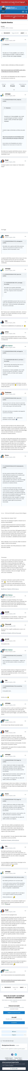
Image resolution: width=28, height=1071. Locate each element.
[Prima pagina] (2, 33)
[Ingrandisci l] (25, 325)
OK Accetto (14, 1068)
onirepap (7, 94)
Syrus (7, 235)
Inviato (10, 40)
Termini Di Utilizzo (9, 1065)
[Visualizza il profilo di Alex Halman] (2, 346)
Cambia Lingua (8, 1058)
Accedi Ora (14, 1022)
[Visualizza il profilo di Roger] (2, 161)
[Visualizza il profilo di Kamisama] (2, 393)
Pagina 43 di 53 (15, 33)
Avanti (22, 33)
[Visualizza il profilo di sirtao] (2, 332)
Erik (3, 26)
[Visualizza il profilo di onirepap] (2, 94)
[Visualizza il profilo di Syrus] (2, 236)
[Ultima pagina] (26, 33)
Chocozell (8, 624)
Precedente (7, 33)
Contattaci (19, 1059)
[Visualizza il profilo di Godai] (2, 39)
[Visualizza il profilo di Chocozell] (2, 625)
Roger (7, 160)
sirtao (7, 332)
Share (14, 1031)
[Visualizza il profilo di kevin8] (2, 612)
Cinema (11, 27)
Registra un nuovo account (14, 1012)
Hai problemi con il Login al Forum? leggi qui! (13, 2)
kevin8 (7, 612)
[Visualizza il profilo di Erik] (2, 321)
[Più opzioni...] (25, 40)
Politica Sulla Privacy (11, 1059)
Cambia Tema (17, 1058)
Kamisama (8, 392)
